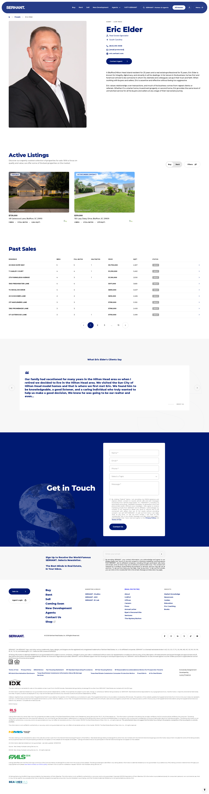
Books (166, 609)
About (127, 594)
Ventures (128, 615)
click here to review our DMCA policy (35, 764)
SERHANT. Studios (92, 594)
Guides (167, 600)
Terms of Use (116, 519)
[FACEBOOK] (165, 636)
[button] (156, 7)
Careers (128, 603)
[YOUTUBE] (197, 636)
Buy (73, 7)
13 (118, 325)
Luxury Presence (185, 675)
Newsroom (168, 597)
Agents (115, 7)
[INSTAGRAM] (171, 636)
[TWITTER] (184, 636)
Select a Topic (118, 476)
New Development (100, 7)
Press (127, 606)
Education (168, 603)
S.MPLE (128, 597)
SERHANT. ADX (91, 597)
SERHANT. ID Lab (92, 600)
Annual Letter (130, 609)
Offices (128, 600)
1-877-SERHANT (130, 7)
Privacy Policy (151, 518)
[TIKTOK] (191, 636)
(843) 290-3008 (115, 46)
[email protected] (132, 589)
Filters (190, 164)
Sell (87, 7)
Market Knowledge (172, 594)
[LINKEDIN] (178, 636)
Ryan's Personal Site (133, 612)
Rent (81, 7)
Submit (118, 527)
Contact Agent (116, 61)
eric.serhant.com (116, 53)
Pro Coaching (169, 606)
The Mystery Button (133, 618)
